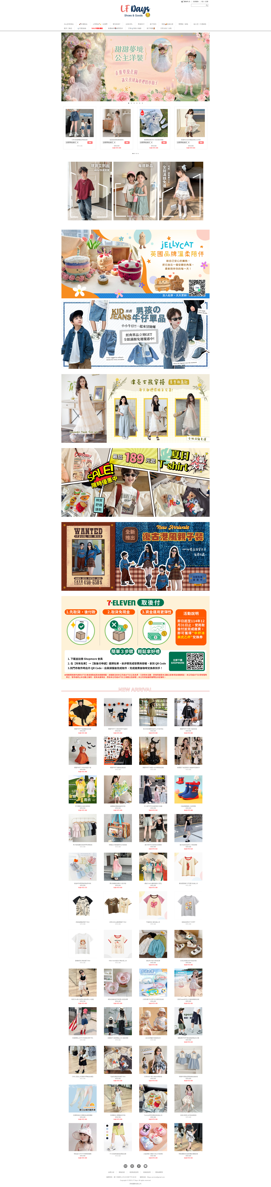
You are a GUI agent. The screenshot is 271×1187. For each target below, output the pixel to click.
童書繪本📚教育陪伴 (115, 28)
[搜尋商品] (207, 5)
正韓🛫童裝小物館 (134, 28)
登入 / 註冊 (204, 1)
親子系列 (153, 24)
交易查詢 (195, 1)
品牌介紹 (111, 1172)
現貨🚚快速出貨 (167, 24)
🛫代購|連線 (81, 28)
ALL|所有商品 (69, 24)
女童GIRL (129, 24)
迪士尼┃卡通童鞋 (200, 24)
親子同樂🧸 (151, 28)
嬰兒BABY (116, 24)
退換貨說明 (147, 1172)
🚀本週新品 (83, 24)
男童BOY (141, 24)
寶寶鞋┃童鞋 (183, 24)
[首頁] (135, 11)
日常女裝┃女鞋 (166, 28)
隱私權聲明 (159, 1172)
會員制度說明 (134, 1172)
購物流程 (122, 1172)
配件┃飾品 (68, 28)
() (187, 1)
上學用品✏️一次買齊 (100, 24)
